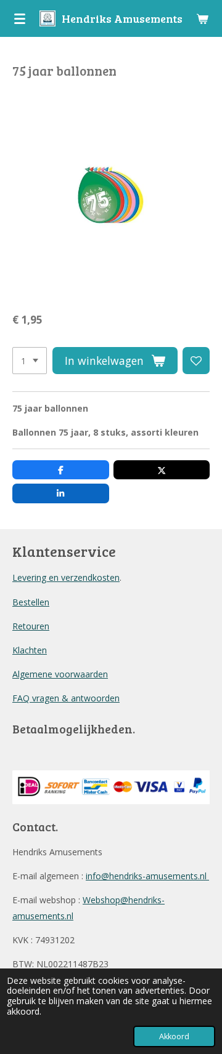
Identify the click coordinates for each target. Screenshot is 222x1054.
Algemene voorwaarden (60, 674)
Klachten (29, 650)
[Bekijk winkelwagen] (202, 18)
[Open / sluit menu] (19, 18)
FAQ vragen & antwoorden (66, 698)
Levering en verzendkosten (66, 577)
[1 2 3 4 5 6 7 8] (29, 360)
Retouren (30, 626)
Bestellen (30, 602)
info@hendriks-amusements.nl (147, 876)
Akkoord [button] (174, 1036)
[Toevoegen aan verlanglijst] (196, 360)
